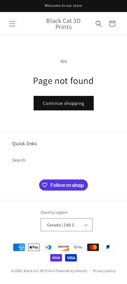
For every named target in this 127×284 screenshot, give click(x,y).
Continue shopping (63, 103)
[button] (12, 24)
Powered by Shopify (71, 271)
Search (19, 160)
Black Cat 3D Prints (39, 271)
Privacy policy (104, 271)
